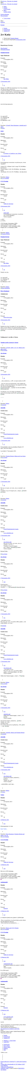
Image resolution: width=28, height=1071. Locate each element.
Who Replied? (4, 48)
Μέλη (5, 10)
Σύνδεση (3, 22)
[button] (2, 2)
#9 (4, 539)
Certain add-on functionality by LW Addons (13, 1065)
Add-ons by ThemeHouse (7, 1067)
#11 (4, 617)
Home (5, 6)
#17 (4, 915)
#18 (4, 961)
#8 (4, 485)
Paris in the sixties (8, 317)
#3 (4, 210)
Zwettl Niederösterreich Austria (11, 434)
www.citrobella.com (8, 438)
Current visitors (7, 12)
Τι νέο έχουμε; (7, 9)
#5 (4, 323)
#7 (4, 444)
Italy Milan (6, 79)
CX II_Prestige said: (8, 1016)
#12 (4, 665)
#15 (4, 823)
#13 (4, 711)
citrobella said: (7, 714)
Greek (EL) (6, 1042)
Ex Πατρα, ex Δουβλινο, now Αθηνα (12, 153)
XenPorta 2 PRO (5, 1068)
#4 (4, 269)
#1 (4, 85)
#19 (4, 1014)
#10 (4, 582)
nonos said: (6, 212)
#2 (4, 160)
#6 (4, 378)
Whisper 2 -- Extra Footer (10, 1040)
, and (16, 456)
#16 (4, 868)
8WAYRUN (21, 1068)
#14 (4, 773)
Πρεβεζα (6, 908)
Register (2, 25)
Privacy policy (7, 1047)
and (12, 928)
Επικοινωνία (6, 1044)
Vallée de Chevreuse (8, 203)
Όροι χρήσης (7, 1045)
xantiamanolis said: (8, 963)
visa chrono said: (7, 542)
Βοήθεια (6, 1048)
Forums (5, 7)
